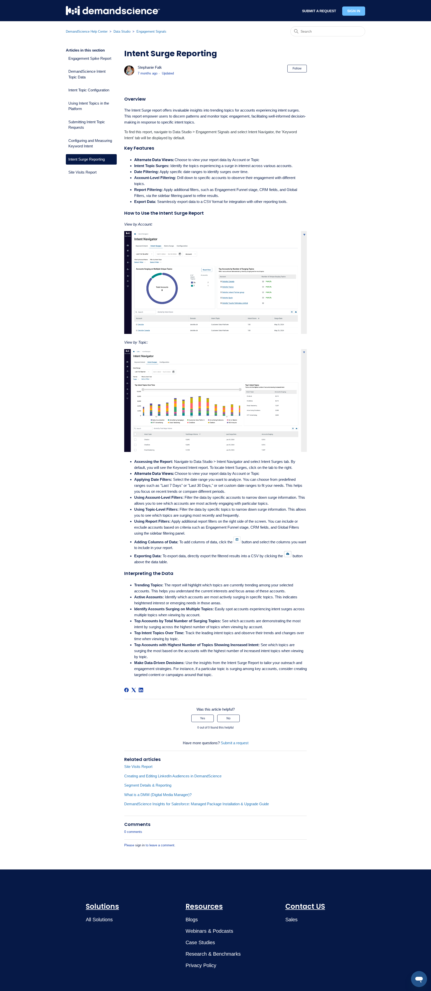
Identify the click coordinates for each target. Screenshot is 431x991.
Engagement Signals (151, 31)
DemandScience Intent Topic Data (87, 74)
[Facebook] (126, 690)
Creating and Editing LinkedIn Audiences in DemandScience (172, 776)
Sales (291, 919)
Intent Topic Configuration (88, 90)
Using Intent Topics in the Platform (88, 106)
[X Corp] (133, 690)
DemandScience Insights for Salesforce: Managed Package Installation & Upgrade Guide (196, 804)
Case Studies (200, 942)
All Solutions (99, 919)
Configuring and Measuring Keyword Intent (90, 143)
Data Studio (121, 31)
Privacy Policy (201, 965)
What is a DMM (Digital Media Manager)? (158, 795)
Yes (202, 718)
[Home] (113, 10)
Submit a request (234, 743)
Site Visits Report (82, 172)
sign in (140, 845)
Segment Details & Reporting (147, 785)
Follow (297, 68)
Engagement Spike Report (89, 58)
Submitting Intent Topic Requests (86, 125)
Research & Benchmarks (213, 954)
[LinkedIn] (141, 690)
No (228, 718)
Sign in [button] (353, 11)
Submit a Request (319, 11)
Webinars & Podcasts (209, 931)
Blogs (192, 919)
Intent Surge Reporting (86, 159)
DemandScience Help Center (87, 31)
